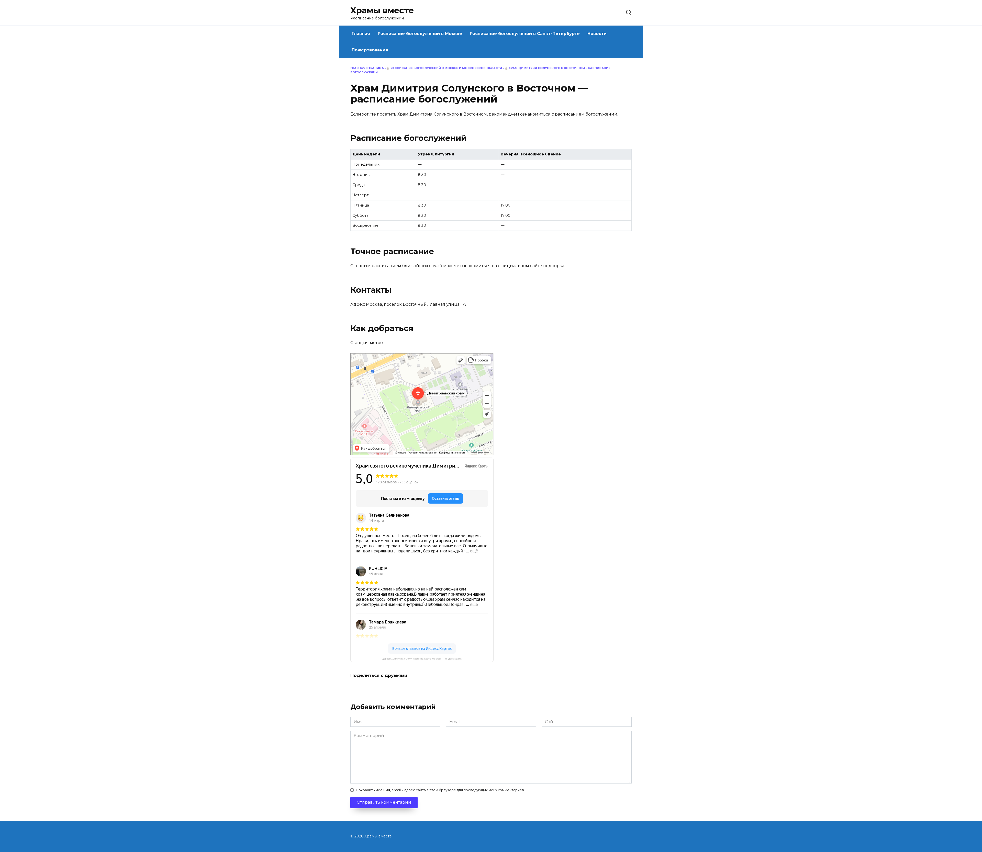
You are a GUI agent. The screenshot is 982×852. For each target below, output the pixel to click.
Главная (361, 33)
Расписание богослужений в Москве (420, 33)
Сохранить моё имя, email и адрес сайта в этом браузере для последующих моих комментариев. (440, 790)
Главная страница (367, 68)
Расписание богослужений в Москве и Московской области (446, 68)
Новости (597, 33)
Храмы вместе (382, 10)
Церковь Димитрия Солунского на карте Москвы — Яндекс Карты (422, 658)
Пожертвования (370, 50)
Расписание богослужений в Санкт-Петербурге (525, 33)
